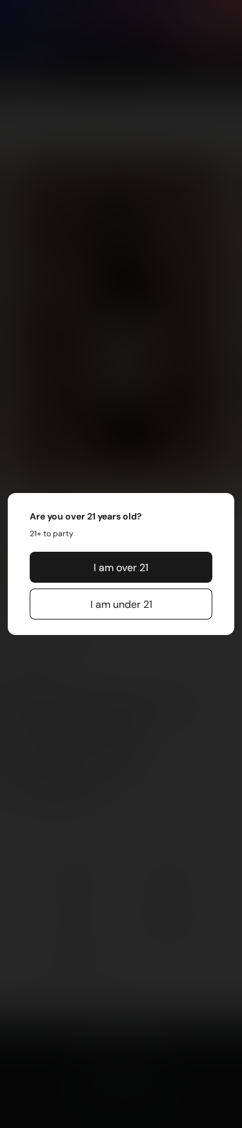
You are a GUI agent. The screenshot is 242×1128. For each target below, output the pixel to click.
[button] (121, 567)
